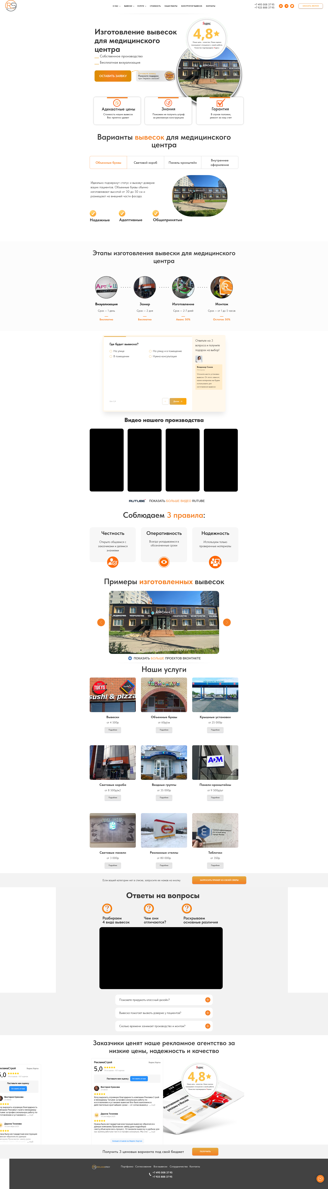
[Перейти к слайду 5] (150, 650)
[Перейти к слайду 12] (166, 650)
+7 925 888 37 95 (264, 7)
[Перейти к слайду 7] (154, 650)
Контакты (210, 6)
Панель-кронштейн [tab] (183, 162)
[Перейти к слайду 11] (164, 650)
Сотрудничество (179, 1166)
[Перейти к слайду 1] (140, 650)
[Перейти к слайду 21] (187, 650)
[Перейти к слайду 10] (161, 650)
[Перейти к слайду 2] (143, 650)
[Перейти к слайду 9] (159, 650)
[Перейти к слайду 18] (180, 650)
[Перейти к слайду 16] (175, 650)
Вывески (128, 6)
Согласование (143, 1166)
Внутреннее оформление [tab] (220, 162)
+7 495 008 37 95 (264, 4)
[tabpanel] (164, 207)
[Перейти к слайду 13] (168, 650)
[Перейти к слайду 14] (170, 650)
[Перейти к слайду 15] (173, 650)
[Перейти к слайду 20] (184, 650)
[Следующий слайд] (227, 622)
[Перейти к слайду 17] (177, 650)
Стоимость (155, 6)
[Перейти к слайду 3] (145, 650)
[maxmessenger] (281, 6)
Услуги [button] (141, 6)
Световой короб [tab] (145, 162)
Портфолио (127, 1166)
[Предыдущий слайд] (101, 622)
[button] (311, 6)
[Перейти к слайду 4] (147, 650)
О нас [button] (116, 6)
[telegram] (286, 6)
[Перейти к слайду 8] (157, 650)
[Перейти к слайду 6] (152, 650)
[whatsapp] (292, 6)
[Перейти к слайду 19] (182, 650)
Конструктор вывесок (191, 6)
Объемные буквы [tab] (108, 162)
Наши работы (171, 6)
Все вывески (160, 1166)
